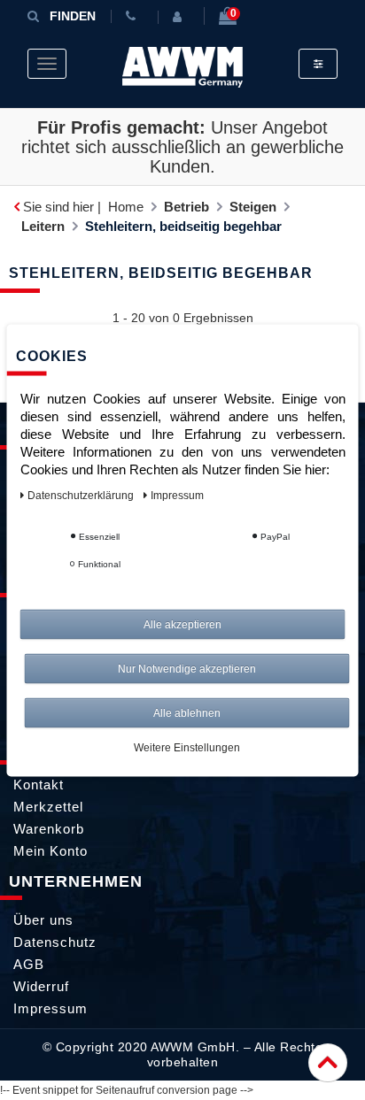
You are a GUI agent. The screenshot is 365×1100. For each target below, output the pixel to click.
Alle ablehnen (187, 712)
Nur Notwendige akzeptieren (187, 668)
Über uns (43, 919)
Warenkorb (48, 828)
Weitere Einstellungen (187, 747)
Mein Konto (50, 850)
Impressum (50, 1008)
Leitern (43, 226)
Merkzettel (48, 806)
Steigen (252, 206)
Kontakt (38, 784)
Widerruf (41, 986)
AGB (28, 964)
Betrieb (186, 206)
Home (126, 206)
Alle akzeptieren (182, 624)
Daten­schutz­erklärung (81, 494)
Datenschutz (55, 942)
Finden (73, 16)
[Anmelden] (181, 17)
